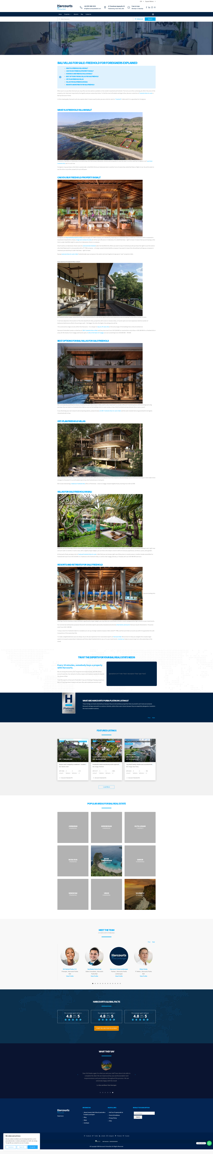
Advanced (140, 19)
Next (153, 717)
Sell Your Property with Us (116, 1114)
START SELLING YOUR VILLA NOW (106, 1028)
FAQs (110, 1123)
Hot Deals (86, 1125)
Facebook (88, 1138)
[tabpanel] (70, 962)
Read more (60, 1118)
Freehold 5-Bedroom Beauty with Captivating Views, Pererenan (112, 764)
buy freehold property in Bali (74, 237)
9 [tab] (113, 983)
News (85, 1122)
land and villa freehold (89, 246)
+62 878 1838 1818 (90, 6)
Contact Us (88, 14)
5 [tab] (103, 983)
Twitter (96, 1138)
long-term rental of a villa (83, 240)
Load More (106, 787)
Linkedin (103, 1138)
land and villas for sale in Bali (70, 254)
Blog (82, 14)
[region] (21, 1142)
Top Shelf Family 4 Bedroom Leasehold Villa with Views (143, 764)
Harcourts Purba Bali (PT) (67, 777)
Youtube (127, 1138)
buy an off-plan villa (103, 327)
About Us (76, 14)
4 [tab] (100, 983)
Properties (67, 14)
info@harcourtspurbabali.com (92, 8)
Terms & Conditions (114, 1117)
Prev (149, 717)
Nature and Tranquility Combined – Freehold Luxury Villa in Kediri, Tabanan (82, 764)
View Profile (69, 976)
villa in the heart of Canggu (96, 333)
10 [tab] (115, 983)
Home (60, 14)
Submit (138, 1119)
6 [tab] (105, 983)
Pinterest (119, 1138)
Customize (11, 1147)
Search (150, 19)
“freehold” (118, 99)
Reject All (21, 1147)
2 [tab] (95, 983)
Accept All (32, 1147)
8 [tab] (110, 983)
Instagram (111, 1138)
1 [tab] (93, 983)
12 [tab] (120, 983)
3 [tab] (98, 983)
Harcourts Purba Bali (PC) (100, 777)
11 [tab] (118, 983)
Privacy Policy (113, 1120)
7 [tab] (108, 983)
